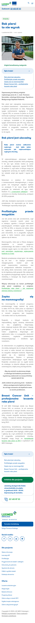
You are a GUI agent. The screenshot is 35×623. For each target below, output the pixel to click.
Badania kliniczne (7, 592)
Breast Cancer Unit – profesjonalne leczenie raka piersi (16, 470)
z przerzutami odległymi (19, 192)
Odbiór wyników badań (9, 571)
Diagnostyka (5, 588)
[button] (28, 3)
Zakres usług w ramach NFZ (10, 598)
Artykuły (6, 19)
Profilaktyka (5, 558)
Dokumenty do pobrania (9, 565)
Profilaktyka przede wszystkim (14, 79)
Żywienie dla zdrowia (8, 568)
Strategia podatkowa (9, 616)
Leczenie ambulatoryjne (9, 585)
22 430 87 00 (14, 499)
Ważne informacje (7, 552)
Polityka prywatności (9, 613)
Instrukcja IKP (6, 555)
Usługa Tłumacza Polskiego (10, 528)
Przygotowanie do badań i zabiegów (12, 562)
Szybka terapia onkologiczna (10, 601)
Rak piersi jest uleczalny (12, 77)
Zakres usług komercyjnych (10, 604)
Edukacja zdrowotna (8, 574)
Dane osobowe (22, 613)
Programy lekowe (7, 595)
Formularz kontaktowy (11, 524)
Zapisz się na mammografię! (14, 82)
